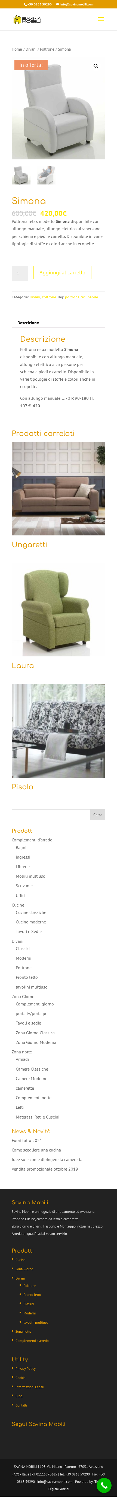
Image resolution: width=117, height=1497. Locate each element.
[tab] (58, 323)
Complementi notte (33, 1097)
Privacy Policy (26, 1368)
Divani (31, 49)
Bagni (21, 847)
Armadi (22, 1059)
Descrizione (28, 322)
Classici (23, 948)
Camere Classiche (32, 1069)
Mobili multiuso (30, 876)
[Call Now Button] (104, 1485)
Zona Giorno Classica (35, 1032)
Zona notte (22, 1051)
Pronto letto (27, 977)
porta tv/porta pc (31, 1013)
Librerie (23, 866)
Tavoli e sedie (28, 1023)
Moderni (23, 958)
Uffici (20, 895)
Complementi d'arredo (32, 840)
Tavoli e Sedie (29, 931)
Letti (20, 1107)
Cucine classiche (31, 912)
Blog (19, 1396)
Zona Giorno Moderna (36, 1042)
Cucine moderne (31, 922)
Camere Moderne (31, 1078)
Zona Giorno (23, 996)
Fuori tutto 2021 (27, 1140)
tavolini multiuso (32, 987)
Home (17, 49)
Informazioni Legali (30, 1387)
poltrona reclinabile (81, 297)
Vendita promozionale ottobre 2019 (45, 1169)
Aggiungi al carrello (62, 272)
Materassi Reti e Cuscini (37, 1117)
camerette (25, 1088)
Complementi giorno (35, 1004)
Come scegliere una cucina (36, 1150)
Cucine (18, 905)
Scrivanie (24, 885)
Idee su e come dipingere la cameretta (47, 1159)
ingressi (23, 857)
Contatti (21, 1405)
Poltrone (47, 49)
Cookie (21, 1377)
